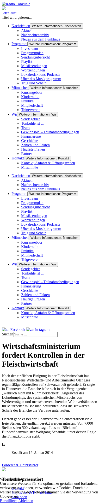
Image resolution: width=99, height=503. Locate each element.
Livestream (29, 49)
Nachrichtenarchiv (35, 35)
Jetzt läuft (9, 13)
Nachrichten (21, 26)
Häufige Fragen (33, 149)
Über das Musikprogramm (41, 79)
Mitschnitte (29, 167)
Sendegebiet (30, 119)
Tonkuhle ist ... (32, 123)
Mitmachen (20, 88)
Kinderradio (30, 97)
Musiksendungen (34, 66)
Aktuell (26, 31)
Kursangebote (31, 92)
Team (25, 128)
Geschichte (29, 141)
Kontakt (18, 158)
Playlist (26, 61)
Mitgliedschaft (32, 105)
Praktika (27, 101)
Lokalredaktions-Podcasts (40, 74)
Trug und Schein (33, 83)
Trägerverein (30, 110)
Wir (14, 114)
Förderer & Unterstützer (20, 465)
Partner (26, 154)
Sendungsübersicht (35, 57)
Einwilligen (9, 501)
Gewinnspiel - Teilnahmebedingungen (50, 132)
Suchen (7, 334)
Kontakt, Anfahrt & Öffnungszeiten (48, 163)
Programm (19, 44)
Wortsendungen (33, 70)
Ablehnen (25, 501)
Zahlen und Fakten (35, 145)
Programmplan (32, 53)
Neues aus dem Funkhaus (40, 39)
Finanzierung (31, 136)
